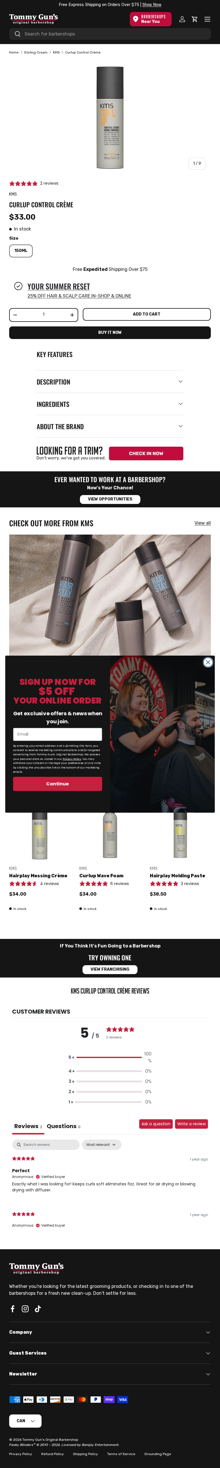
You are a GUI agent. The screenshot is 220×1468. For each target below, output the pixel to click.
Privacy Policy (72, 759)
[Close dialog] (208, 662)
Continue (57, 783)
